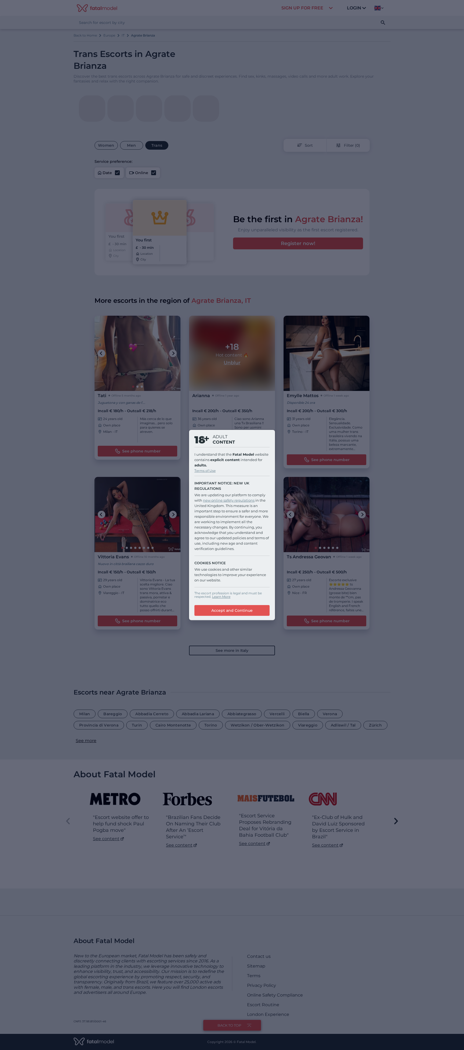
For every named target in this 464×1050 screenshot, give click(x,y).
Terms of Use (205, 471)
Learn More (221, 597)
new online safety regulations (229, 500)
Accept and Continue (232, 610)
